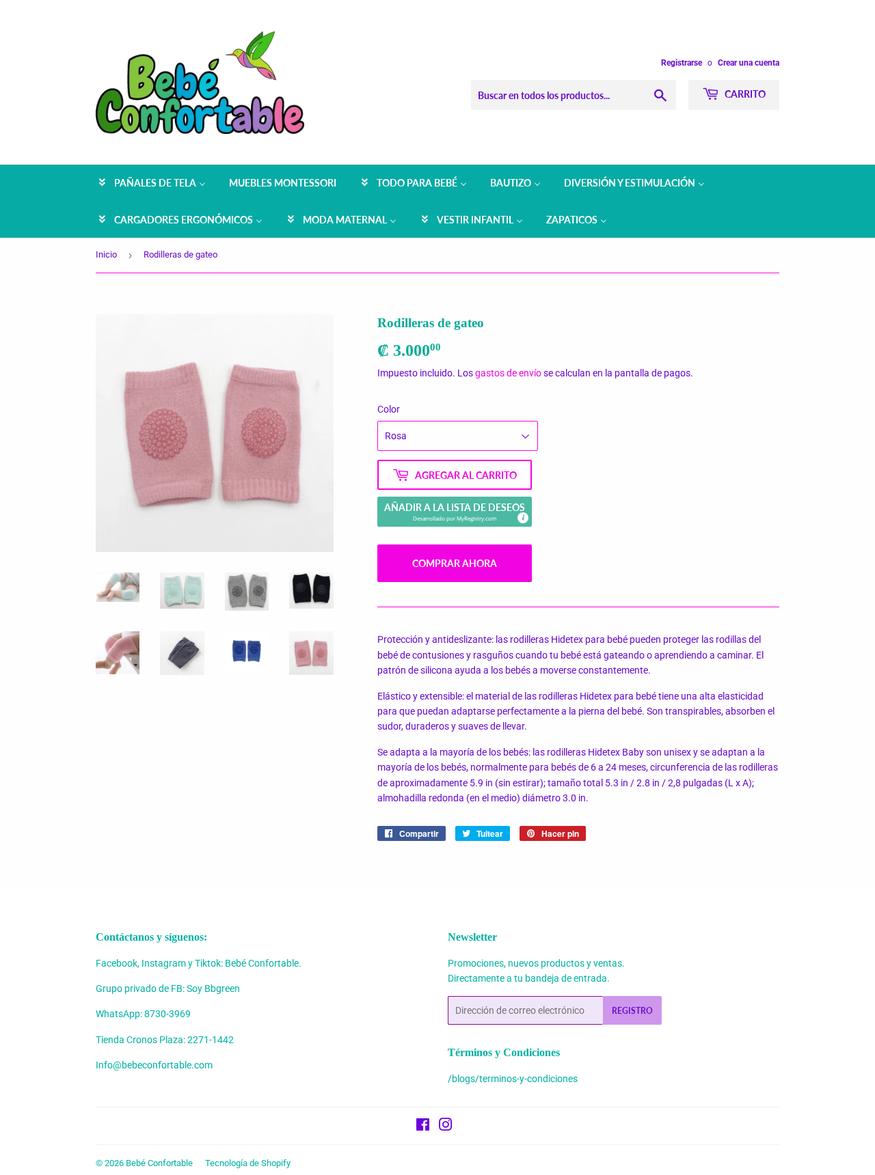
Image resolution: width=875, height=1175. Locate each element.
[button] (454, 512)
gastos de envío (508, 373)
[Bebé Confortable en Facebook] (423, 1126)
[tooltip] (522, 517)
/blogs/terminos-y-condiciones (513, 1078)
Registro (632, 1011)
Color (388, 409)
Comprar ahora (454, 563)
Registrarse (681, 63)
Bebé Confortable (159, 1163)
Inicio (106, 254)
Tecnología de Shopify (248, 1163)
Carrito (744, 94)
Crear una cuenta (748, 63)
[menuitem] (151, 183)
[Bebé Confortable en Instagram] (446, 1126)
